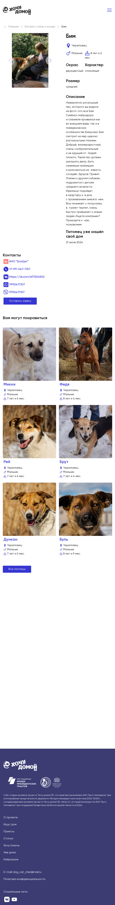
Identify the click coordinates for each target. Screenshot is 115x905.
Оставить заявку (20, 301)
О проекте (11, 817)
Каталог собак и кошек (40, 26)
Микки (9, 384)
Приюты (9, 831)
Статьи (8, 838)
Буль (64, 539)
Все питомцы (17, 569)
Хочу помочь (12, 845)
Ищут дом (10, 824)
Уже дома (10, 852)
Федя (64, 384)
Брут (64, 462)
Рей (7, 462)
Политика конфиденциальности (24, 879)
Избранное (11, 859)
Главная (13, 26)
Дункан (10, 539)
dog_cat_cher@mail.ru (27, 872)
